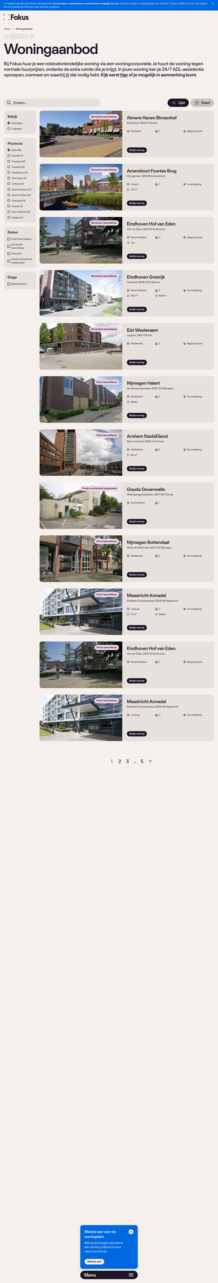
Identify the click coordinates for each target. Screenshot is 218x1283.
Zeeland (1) (17, 217)
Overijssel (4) (18, 200)
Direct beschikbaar (21, 239)
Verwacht (16, 253)
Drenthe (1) (17, 155)
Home (7, 28)
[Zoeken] (9, 103)
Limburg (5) (17, 183)
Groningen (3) (18, 178)
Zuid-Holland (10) (20, 211)
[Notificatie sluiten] (212, 3)
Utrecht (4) (17, 206)
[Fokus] (16, 17)
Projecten (16, 128)
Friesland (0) (17, 167)
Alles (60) (16, 150)
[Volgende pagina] (150, 761)
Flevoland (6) (18, 161)
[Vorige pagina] (103, 761)
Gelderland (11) (19, 172)
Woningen (17, 123)
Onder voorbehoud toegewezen (21, 261)
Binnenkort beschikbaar (17, 246)
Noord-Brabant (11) (21, 189)
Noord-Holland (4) (21, 195)
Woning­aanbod (24, 28)
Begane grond (18, 283)
